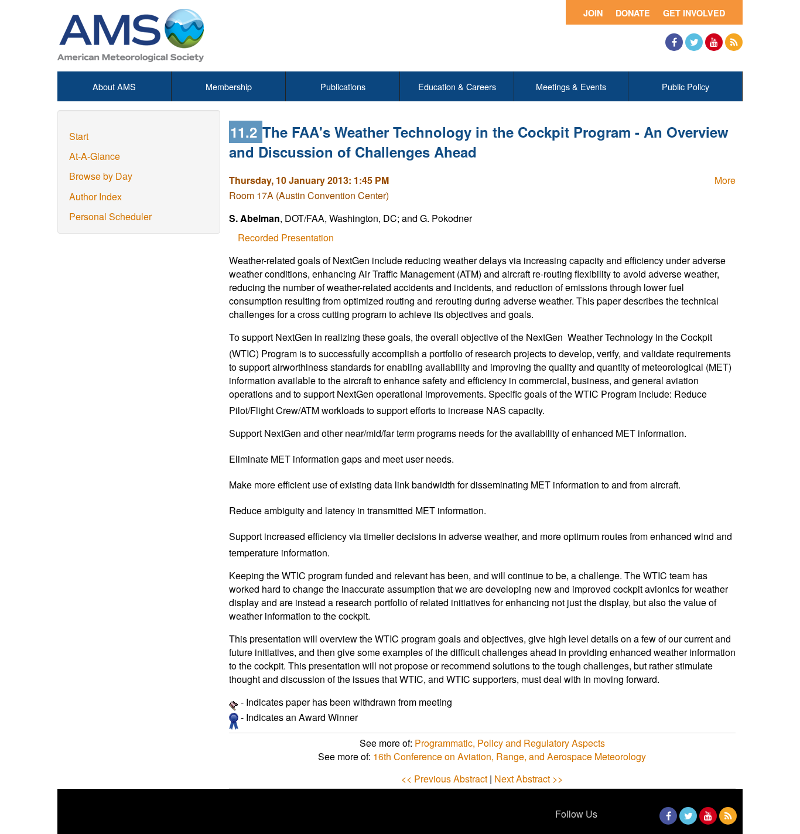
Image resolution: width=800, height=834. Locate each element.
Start (78, 136)
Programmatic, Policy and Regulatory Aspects (510, 743)
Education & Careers (457, 86)
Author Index (95, 196)
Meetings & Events (571, 86)
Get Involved (694, 13)
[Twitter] (694, 42)
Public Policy (685, 86)
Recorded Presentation (286, 237)
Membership (229, 86)
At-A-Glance (94, 156)
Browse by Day (100, 176)
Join (593, 13)
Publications (342, 86)
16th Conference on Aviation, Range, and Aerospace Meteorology (509, 756)
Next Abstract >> (528, 778)
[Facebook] (674, 42)
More (725, 180)
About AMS (114, 86)
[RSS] (734, 42)
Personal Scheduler (110, 216)
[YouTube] (714, 42)
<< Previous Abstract (444, 778)
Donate (633, 13)
